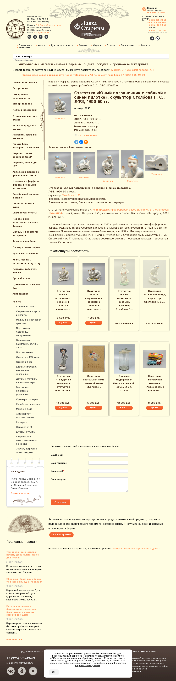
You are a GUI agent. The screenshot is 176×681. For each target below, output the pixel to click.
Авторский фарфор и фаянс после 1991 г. (26, 173)
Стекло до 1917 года (28, 357)
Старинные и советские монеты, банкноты (27, 440)
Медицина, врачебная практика (28, 321)
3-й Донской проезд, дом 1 (49, 25)
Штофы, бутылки (25, 432)
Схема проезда (20, 493)
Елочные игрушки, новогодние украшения (26, 370)
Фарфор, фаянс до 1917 (25, 164)
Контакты (24, 47)
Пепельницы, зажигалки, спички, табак (27, 344)
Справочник (128, 45)
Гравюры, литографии (26, 247)
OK (54, 672)
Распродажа (20, 88)
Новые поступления (25, 82)
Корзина (152, 8)
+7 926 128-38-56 (156, 20)
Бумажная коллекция (25, 253)
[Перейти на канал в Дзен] (41, 37)
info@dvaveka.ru (42, 32)
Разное (17, 301)
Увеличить (59, 118)
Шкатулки (21, 422)
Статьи (111, 45)
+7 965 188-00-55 (156, 25)
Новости (145, 45)
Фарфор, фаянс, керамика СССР (23, 155)
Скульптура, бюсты (25, 212)
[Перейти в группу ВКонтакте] (29, 37)
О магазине (25, 45)
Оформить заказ (156, 12)
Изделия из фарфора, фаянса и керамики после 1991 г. (26, 185)
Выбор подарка (22, 104)
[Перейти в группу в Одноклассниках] (35, 37)
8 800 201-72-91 (157, 30)
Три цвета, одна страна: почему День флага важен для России (22, 555)
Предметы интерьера (30, 651)
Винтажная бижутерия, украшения (22, 391)
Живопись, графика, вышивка (25, 136)
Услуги (41, 45)
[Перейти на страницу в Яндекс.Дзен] (33, 671)
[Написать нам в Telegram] (144, 36)
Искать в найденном (24, 60)
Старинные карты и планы (25, 118)
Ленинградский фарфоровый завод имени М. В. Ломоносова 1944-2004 (108, 211)
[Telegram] (76, 142)
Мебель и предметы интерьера (25, 233)
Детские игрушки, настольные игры (26, 380)
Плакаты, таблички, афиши (25, 270)
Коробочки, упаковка (28, 404)
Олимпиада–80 (24, 427)
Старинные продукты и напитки (28, 313)
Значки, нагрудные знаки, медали (26, 450)
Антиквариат (21, 294)
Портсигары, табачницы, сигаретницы (23, 332)
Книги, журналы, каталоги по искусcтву (26, 261)
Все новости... (15, 639)
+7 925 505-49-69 (157, 22)
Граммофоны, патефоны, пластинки (26, 145)
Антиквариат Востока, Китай (25, 415)
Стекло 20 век (24, 362)
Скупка (97, 45)
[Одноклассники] (86, 142)
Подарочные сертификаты (21, 96)
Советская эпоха (26, 306)
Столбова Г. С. (71, 195)
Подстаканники (24, 352)
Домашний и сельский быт (26, 286)
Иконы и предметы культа (24, 127)
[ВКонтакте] (81, 142)
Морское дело (24, 409)
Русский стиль (21, 278)
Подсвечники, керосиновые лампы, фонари (25, 222)
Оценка (83, 45)
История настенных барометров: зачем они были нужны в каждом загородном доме (21, 610)
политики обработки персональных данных (136, 548)
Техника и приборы (24, 241)
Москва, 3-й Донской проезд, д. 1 (132, 70)
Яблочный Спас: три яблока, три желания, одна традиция (24, 581)
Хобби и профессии (25, 110)
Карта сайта (150, 651)
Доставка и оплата (62, 45)
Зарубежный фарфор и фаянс (26, 196)
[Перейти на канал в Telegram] (46, 37)
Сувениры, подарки (27, 399)
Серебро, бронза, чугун (24, 205)
